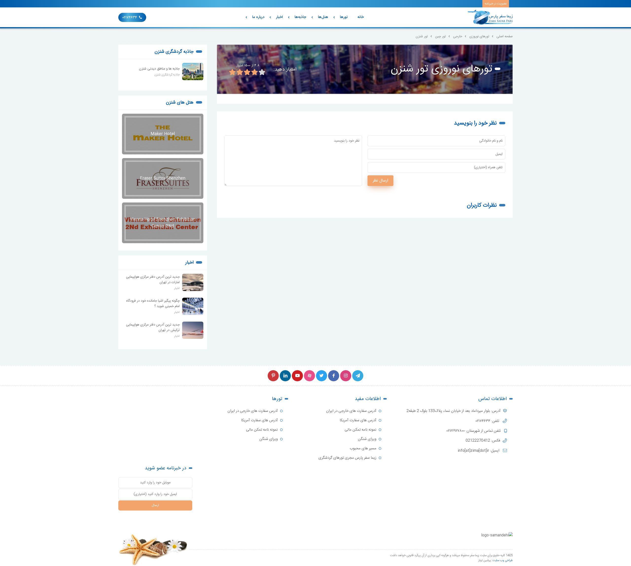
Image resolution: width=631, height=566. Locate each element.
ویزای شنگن (367, 439)
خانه (360, 17)
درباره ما (258, 17)
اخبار (279, 17)
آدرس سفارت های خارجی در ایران (351, 411)
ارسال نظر (380, 180)
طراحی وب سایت (502, 560)
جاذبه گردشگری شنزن (174, 51)
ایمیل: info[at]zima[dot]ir (479, 451)
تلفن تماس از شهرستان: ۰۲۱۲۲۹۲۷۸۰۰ (474, 431)
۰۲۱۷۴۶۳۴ (130, 18)
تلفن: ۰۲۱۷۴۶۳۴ (488, 421)
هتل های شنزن (179, 102)
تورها (344, 17)
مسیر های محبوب (363, 448)
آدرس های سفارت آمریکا (358, 420)
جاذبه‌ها (300, 17)
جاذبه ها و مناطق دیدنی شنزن (159, 69)
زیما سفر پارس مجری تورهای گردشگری (347, 458)
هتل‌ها (323, 17)
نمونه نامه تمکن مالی (360, 430)
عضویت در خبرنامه (496, 3)
